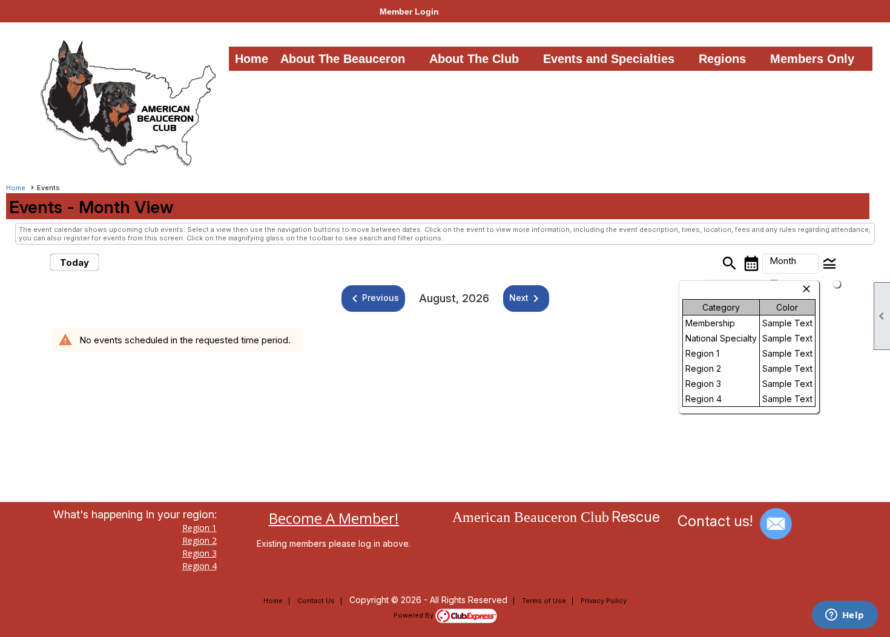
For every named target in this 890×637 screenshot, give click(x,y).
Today (74, 262)
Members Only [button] (812, 58)
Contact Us (316, 600)
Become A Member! (334, 518)
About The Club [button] (474, 58)
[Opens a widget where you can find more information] (844, 616)
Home (251, 58)
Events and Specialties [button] (608, 58)
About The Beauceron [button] (342, 58)
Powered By (414, 615)
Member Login (409, 11)
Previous (373, 298)
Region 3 (199, 553)
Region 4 (199, 566)
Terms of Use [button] (544, 600)
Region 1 (199, 527)
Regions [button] (722, 58)
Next (526, 298)
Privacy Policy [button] (604, 600)
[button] (790, 264)
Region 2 (199, 540)
